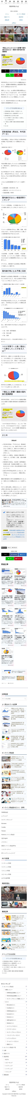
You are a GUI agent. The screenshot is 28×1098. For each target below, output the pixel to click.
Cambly (3, 827)
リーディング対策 (6, 863)
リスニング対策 (5, 870)
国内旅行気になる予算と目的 (12, 115)
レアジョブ (4, 816)
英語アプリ (7, 1087)
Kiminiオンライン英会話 (7, 834)
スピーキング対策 (6, 874)
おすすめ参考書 (5, 878)
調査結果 (4, 547)
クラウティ (4, 842)
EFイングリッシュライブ (8, 853)
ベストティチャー (6, 849)
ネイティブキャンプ (6, 819)
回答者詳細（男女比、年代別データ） (14, 111)
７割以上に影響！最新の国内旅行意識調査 (13, 971)
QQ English (4, 838)
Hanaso (3, 830)
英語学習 (21, 1087)
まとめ (6, 125)
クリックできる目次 (12, 108)
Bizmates (3, 823)
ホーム (7, 1084)
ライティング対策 (6, 867)
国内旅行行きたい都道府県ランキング (14, 113)
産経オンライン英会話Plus (8, 845)
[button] (25, 699)
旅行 (10, 547)
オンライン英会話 (21, 1084)
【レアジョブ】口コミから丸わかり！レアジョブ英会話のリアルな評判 (13, 537)
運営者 (20, 1089)
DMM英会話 (4, 812)
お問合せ (14, 1091)
